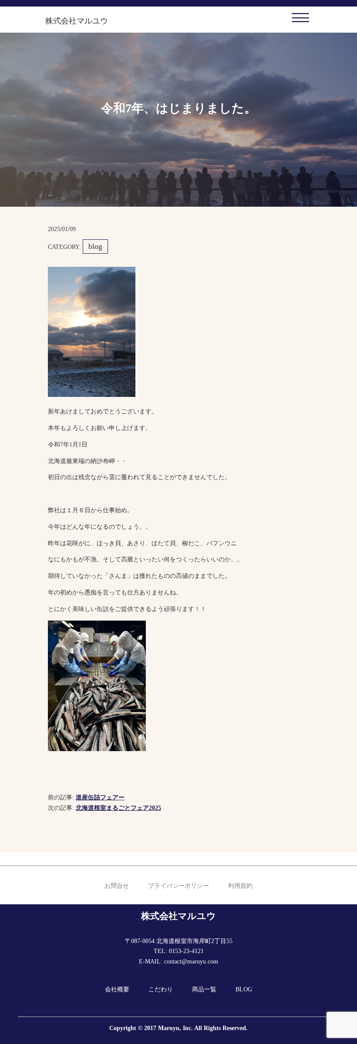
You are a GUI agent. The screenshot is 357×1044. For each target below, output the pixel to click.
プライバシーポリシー (178, 886)
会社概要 (117, 989)
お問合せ (116, 886)
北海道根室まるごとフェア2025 (118, 808)
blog (95, 246)
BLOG (244, 989)
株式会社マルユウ (76, 21)
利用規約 (240, 886)
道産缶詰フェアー (100, 797)
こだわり (160, 989)
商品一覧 (204, 989)
